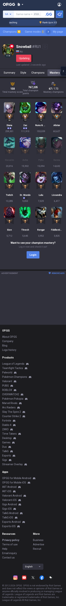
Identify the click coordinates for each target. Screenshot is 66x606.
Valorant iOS (9, 500)
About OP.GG (9, 336)
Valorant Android (12, 495)
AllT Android (9, 486)
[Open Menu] (59, 4)
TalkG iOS (7, 517)
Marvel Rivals (9, 403)
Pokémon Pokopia (12, 398)
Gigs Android (9, 504)
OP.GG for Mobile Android (16, 478)
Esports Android (11, 521)
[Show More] (20, 4)
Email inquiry (9, 553)
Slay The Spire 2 (11, 411)
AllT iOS (6, 491)
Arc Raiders (9, 407)
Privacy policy (10, 540)
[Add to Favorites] (45, 46)
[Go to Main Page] (9, 4)
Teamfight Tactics (12, 368)
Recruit (37, 548)
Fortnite (6, 420)
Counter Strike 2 (11, 416)
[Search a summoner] (48, 14)
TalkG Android (10, 513)
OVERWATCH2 (10, 394)
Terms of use (10, 544)
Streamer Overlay (12, 464)
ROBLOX (7, 390)
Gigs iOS (7, 508)
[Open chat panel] (63, 71)
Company (7, 341)
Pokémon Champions (14, 376)
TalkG (5, 451)
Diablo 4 (6, 424)
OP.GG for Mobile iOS (14, 482)
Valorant (7, 381)
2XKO (5, 429)
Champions (11, 31)
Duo (4, 446)
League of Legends (13, 363)
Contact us (8, 557)
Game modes (34, 31)
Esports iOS (9, 526)
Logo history (9, 349)
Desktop (7, 438)
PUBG (5, 385)
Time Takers (9, 433)
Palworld (7, 372)
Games (6, 442)
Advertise (38, 544)
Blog (4, 345)
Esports (6, 455)
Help (4, 548)
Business (38, 540)
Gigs (4, 459)
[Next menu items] (48, 31)
